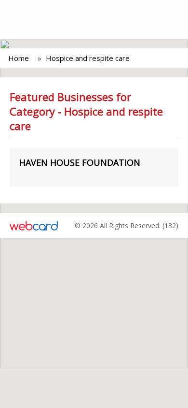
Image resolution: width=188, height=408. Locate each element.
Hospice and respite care (88, 58)
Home (18, 58)
